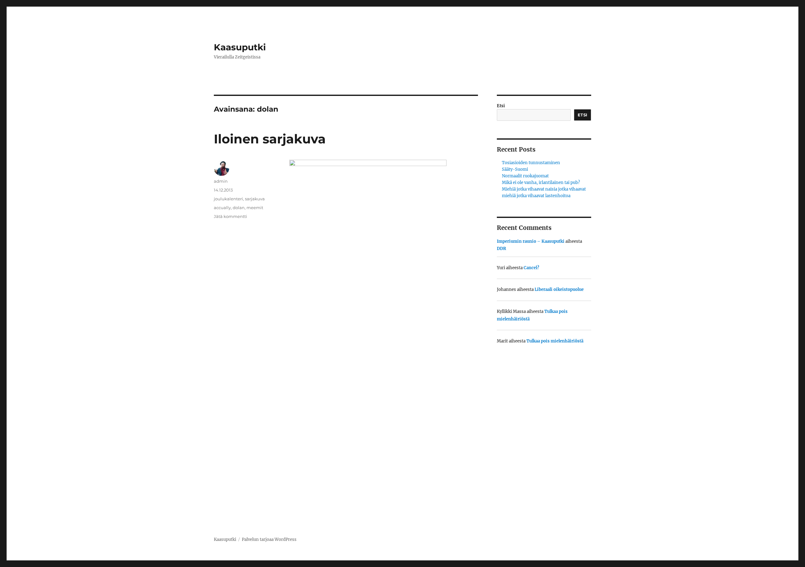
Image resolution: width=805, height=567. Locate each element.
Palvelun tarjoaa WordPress (269, 539)
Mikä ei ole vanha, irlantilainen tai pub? (541, 182)
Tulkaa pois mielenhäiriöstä (554, 341)
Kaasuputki (240, 47)
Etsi (501, 105)
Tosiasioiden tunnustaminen (531, 162)
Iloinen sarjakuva (270, 139)
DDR (501, 248)
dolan (239, 207)
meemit (255, 207)
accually (222, 207)
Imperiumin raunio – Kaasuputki (530, 241)
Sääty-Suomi (515, 169)
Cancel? (531, 267)
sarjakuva (255, 198)
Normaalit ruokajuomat (525, 176)
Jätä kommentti (230, 216)
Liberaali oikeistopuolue (559, 289)
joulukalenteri (228, 198)
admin (221, 181)
